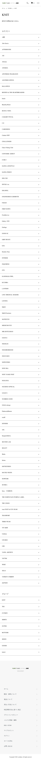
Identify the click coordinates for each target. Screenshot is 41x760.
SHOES (4, 639)
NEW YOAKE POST (8, 374)
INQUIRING (5, 264)
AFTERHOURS (6, 49)
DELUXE (5, 178)
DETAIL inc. (5, 184)
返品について (8, 699)
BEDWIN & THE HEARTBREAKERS (13, 92)
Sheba (3, 454)
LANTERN (5, 288)
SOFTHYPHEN (6, 466)
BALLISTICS (6, 86)
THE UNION (6, 503)
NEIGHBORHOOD (7, 350)
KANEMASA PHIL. (8, 276)
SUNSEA (4, 485)
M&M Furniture (6, 313)
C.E (3, 123)
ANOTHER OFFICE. (8, 80)
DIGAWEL (5, 190)
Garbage (4, 227)
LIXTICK (5, 301)
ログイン (7, 735)
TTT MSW (5, 528)
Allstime (4, 62)
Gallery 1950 (5, 221)
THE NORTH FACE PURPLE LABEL (13, 497)
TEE (3, 606)
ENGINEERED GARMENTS (10, 196)
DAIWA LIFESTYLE (8, 166)
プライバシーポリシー (11, 715)
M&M (3, 307)
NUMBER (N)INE (7, 399)
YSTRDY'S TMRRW (8, 577)
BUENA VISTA (6, 111)
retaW (3, 417)
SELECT (4, 448)
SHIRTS (4, 619)
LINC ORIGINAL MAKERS (10, 295)
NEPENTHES (6, 362)
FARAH (4, 203)
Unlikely (4, 534)
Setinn (3, 460)
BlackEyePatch (6, 104)
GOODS (4, 645)
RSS (5, 725)
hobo (3, 245)
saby (3, 429)
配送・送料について (10, 694)
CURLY (4, 160)
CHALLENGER (6, 141)
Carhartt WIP (6, 135)
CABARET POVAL (7, 117)
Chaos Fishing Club (7, 147)
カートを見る (8, 741)
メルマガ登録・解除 (10, 720)
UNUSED (10, 8)
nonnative (4, 393)
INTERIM (5, 258)
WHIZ (4, 564)
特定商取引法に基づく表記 (12, 709)
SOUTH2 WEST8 (7, 472)
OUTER (4, 626)
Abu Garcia (5, 43)
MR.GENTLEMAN (7, 331)
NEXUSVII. (5, 380)
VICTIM (4, 558)
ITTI (3, 270)
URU (3, 546)
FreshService (5, 215)
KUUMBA (5, 282)
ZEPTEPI (5, 583)
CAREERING (6, 129)
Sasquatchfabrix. (6, 436)
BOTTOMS (5, 632)
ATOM (9, 725)
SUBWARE (5, 478)
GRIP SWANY (6, 239)
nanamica (4, 337)
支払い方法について (10, 704)
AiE (3, 55)
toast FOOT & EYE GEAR (9, 509)
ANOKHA (5, 68)
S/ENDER (5, 423)
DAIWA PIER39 (7, 172)
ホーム (3, 8)
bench (3, 98)
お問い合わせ (8, 746)
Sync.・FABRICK (7, 491)
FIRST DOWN (6, 209)
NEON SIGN (5, 356)
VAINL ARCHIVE (7, 552)
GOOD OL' (5, 233)
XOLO (4, 570)
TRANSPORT (6, 515)
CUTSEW (5, 613)
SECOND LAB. (6, 442)
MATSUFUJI (5, 319)
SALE (3, 652)
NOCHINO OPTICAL (8, 386)
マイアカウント (9, 730)
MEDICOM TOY (7, 325)
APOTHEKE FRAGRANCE (10, 74)
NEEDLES (5, 344)
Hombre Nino (6, 252)
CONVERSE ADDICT (8, 153)
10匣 (3, 37)
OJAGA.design (6, 405)
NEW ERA (5, 368)
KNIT (15, 8)
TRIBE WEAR (6, 521)
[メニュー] (38, 3)
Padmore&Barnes (7, 411)
